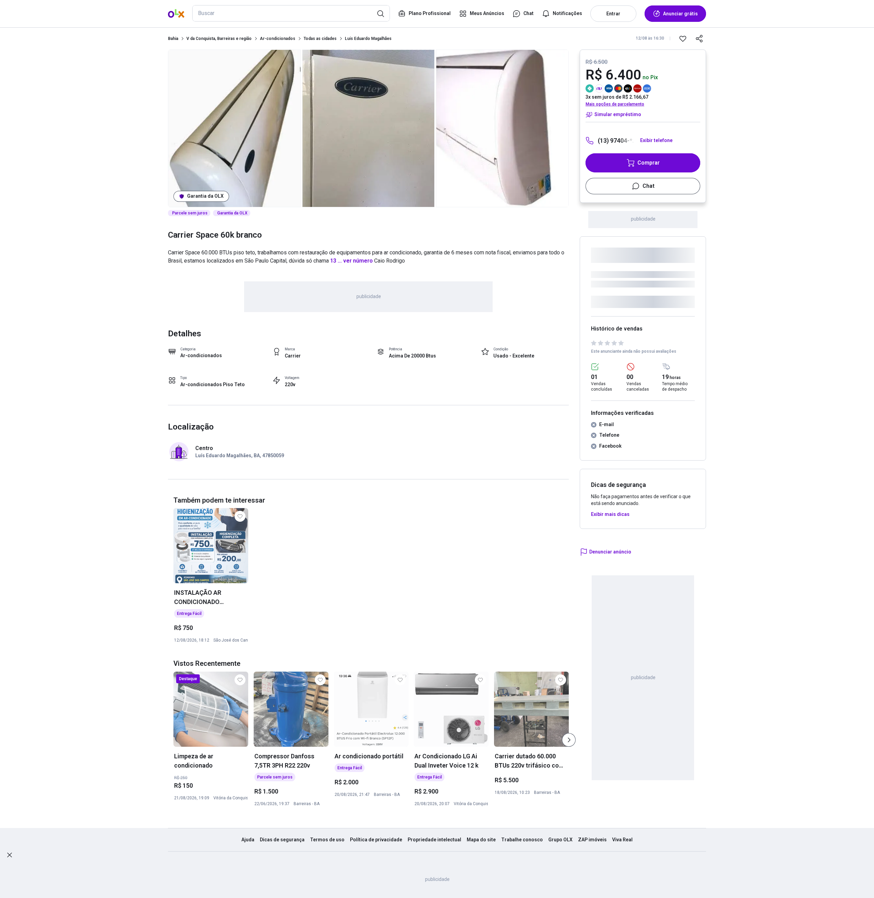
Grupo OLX (560, 839)
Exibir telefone (656, 140)
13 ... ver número (351, 260)
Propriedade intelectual (434, 839)
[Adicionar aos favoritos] (683, 38)
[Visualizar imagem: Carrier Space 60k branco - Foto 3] (502, 128)
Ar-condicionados (277, 39)
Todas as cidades (320, 39)
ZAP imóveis (592, 839)
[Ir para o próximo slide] (569, 740)
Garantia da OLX (205, 196)
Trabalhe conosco (522, 839)
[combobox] (291, 13)
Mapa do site (481, 839)
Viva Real (622, 839)
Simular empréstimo (617, 114)
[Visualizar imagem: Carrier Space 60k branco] (234, 128)
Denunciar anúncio (610, 552)
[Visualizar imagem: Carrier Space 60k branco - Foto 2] (368, 128)
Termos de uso (327, 839)
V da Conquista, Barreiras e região (219, 39)
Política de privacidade (376, 839)
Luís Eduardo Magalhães (368, 39)
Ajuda (247, 839)
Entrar (613, 13)
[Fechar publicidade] (9, 855)
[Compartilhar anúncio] (699, 38)
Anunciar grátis (680, 13)
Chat (648, 186)
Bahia (173, 39)
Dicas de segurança (282, 839)
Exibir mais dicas (610, 514)
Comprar (648, 162)
